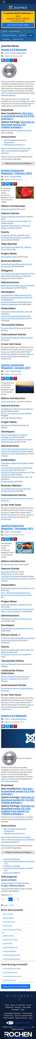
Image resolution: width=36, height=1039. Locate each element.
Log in (30, 1018)
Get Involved (7, 926)
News (30, 35)
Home (4, 31)
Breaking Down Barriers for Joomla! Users (16, 588)
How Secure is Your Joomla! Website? (14, 454)
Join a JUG (4, 418)
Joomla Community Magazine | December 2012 (17, 527)
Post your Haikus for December (12, 664)
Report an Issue (21, 1018)
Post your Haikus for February (12, 328)
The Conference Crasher (10, 576)
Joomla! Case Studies (10, 940)
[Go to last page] (18, 899)
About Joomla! (14, 31)
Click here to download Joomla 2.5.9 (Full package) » (17, 116)
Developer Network (8, 95)
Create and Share (9, 922)
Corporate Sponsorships (12, 968)
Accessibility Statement (12, 1013)
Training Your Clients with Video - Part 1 (15, 477)
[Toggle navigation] (4, 2)
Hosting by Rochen (18, 1038)
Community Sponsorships (12, 976)
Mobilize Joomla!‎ (7, 481)
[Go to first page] (3, 899)
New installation (10, 140)
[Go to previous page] (7, 899)
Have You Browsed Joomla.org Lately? (14, 221)
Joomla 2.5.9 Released (13, 49)
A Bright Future (6, 574)
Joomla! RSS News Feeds (11, 955)
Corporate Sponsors (10, 972)
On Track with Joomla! (9, 564)
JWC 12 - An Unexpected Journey (12, 413)
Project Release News (18, 53)
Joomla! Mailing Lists (10, 947)
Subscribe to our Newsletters (16, 986)
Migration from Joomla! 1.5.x (14, 145)
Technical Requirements (11, 959)
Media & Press (18, 39)
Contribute (6, 39)
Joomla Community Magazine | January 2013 (15, 366)
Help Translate (8, 1018)
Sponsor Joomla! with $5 (23, 1016)
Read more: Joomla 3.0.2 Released (18, 852)
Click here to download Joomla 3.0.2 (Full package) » (17, 791)
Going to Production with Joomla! (13, 217)
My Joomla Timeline (8, 572)
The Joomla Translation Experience (13, 425)
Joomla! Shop (7, 943)
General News (16, 177)
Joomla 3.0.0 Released (12, 873)
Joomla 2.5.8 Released (12, 859)
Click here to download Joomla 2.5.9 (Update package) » (17, 124)
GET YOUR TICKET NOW (18, 25)
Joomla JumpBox (16, 839)
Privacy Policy (27, 1013)
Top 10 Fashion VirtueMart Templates (14, 274)
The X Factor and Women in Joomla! (14, 579)
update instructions (24, 130)
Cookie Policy (8, 1016)
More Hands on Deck (9, 257)
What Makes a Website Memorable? (14, 463)
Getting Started (8, 918)
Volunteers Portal (9, 980)
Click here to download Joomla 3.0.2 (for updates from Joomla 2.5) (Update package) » (17, 809)
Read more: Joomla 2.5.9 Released (18, 163)
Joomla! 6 (22, 35)
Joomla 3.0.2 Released (13, 715)
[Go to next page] (14, 899)
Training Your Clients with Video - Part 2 (15, 312)
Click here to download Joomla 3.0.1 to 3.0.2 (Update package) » (17, 800)
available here (25, 101)
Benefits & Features (9, 35)
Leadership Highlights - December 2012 (15, 605)
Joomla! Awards (8, 936)
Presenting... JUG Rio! (8, 235)
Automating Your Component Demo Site (15, 628)
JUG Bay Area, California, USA (11, 654)
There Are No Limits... (9, 401)
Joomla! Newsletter (10, 951)
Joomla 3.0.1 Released (12, 866)
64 (10, 899)
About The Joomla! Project (12, 930)
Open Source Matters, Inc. (22, 1027)
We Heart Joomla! (7, 209)
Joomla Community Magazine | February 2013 (16, 172)
